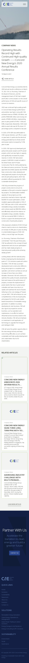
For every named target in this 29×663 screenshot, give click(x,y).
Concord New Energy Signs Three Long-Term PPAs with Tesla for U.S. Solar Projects (14, 430)
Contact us (14, 553)
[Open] (24, 4)
